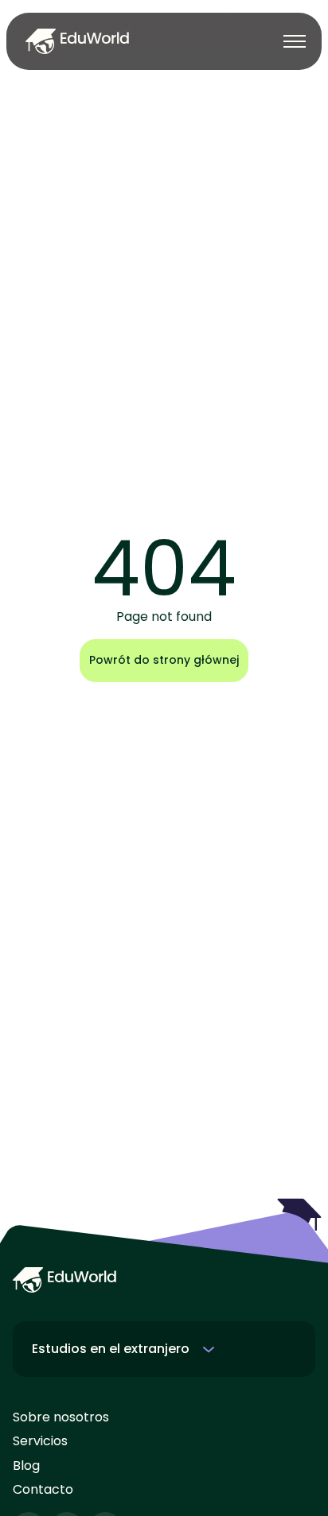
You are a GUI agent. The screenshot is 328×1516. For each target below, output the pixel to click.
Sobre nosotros (61, 1417)
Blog (26, 1466)
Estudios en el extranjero (110, 1349)
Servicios (40, 1441)
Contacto (43, 1490)
